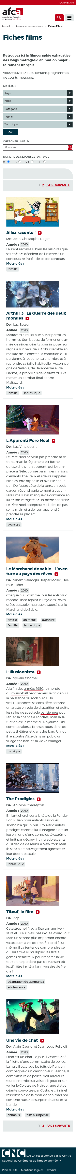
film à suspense (38, 1115)
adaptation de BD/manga (26, 982)
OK (11, 132)
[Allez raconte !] (32, 225)
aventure (14, 525)
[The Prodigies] (32, 792)
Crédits (51, 1170)
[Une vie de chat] (32, 1033)
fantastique (32, 393)
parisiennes (49, 712)
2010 (24, 244)
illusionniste (22, 703)
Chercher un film (16, 141)
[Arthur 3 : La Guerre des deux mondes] (32, 306)
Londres (42, 717)
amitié (12, 620)
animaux (29, 620)
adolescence (16, 987)
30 (27, 162)
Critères (9, 86)
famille (12, 269)
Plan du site (10, 1170)
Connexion (67, 2)
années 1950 (33, 689)
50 (39, 162)
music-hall (19, 693)
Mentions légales (32, 1170)
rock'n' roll (39, 698)
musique (14, 751)
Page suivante (58, 185)
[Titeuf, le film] (32, 905)
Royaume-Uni (54, 722)
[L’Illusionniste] (32, 665)
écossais (23, 741)
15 (15, 162)
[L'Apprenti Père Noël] (32, 433)
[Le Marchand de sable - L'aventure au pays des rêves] (32, 562)
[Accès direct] (59, 17)
